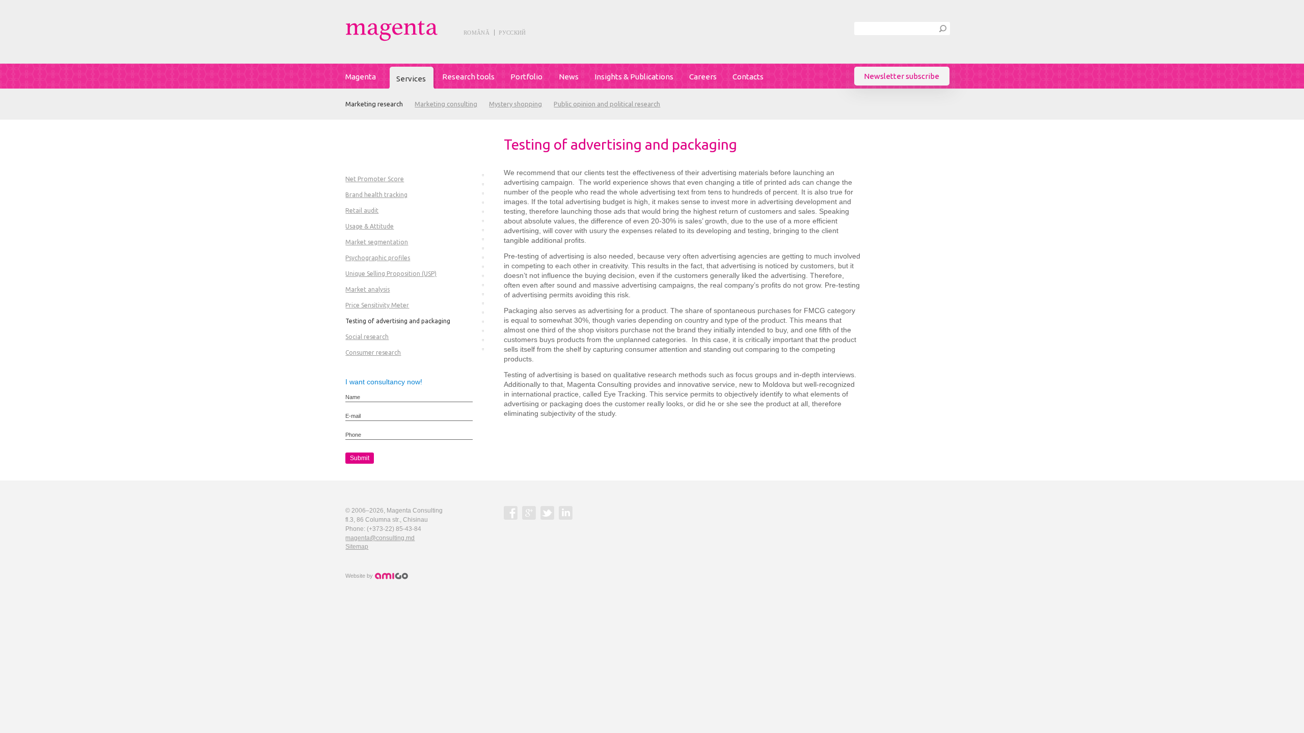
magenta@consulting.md (380, 538)
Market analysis (367, 289)
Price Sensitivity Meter (377, 305)
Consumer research (373, 352)
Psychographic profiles (377, 258)
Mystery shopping (515, 103)
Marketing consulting (446, 103)
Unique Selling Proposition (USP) (391, 273)
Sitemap (356, 546)
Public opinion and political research (607, 103)
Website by (359, 576)
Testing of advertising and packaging (397, 321)
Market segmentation (376, 242)
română (477, 33)
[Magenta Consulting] (414, 30)
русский (512, 33)
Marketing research (374, 103)
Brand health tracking (376, 194)
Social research (367, 336)
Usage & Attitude (369, 226)
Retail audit (361, 210)
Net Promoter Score (374, 179)
